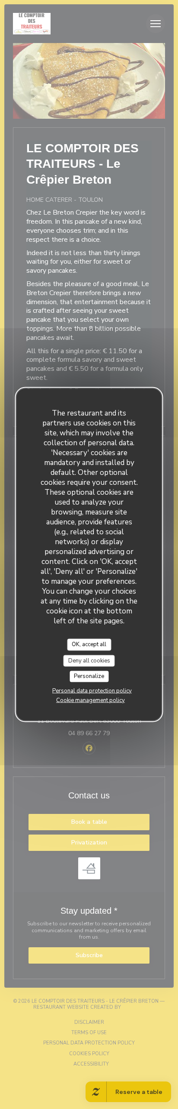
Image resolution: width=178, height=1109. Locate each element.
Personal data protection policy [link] (92, 690)
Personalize (89, 676)
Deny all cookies (89, 660)
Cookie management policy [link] (90, 700)
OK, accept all (89, 644)
